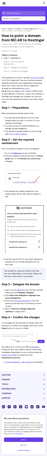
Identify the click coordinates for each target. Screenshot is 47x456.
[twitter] (20, 407)
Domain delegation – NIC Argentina (19, 362)
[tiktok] (38, 407)
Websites (17, 153)
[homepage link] (4, 3)
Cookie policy (18, 434)
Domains (18, 29)
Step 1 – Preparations (12, 58)
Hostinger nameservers (22, 301)
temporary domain (9, 355)
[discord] (43, 407)
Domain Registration (30, 29)
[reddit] (32, 407)
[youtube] (26, 407)
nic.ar (27, 88)
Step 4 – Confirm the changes (16, 71)
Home (4, 29)
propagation (34, 347)
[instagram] (15, 407)
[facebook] (9, 407)
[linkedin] (3, 407)
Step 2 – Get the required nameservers (14, 62)
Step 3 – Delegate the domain (16, 67)
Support (10, 29)
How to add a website (18, 134)
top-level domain (37, 77)
